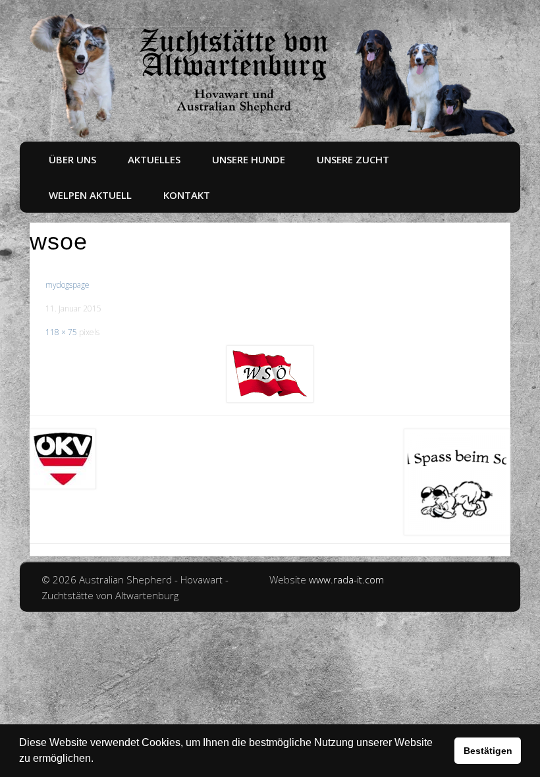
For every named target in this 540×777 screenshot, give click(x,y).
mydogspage (67, 284)
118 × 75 (61, 332)
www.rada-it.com (346, 579)
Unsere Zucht (353, 159)
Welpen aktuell (90, 194)
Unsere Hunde (248, 159)
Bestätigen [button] (488, 750)
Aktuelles (154, 159)
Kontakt (186, 194)
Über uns (72, 159)
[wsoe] (270, 374)
